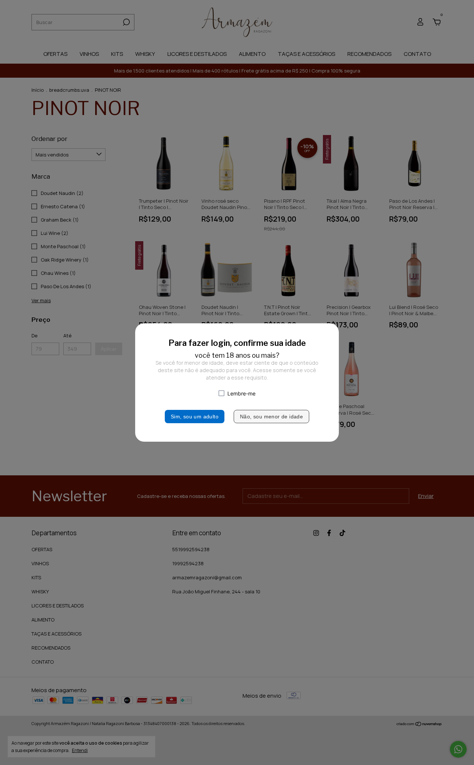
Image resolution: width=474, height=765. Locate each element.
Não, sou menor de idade (271, 416)
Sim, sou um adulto (194, 416)
